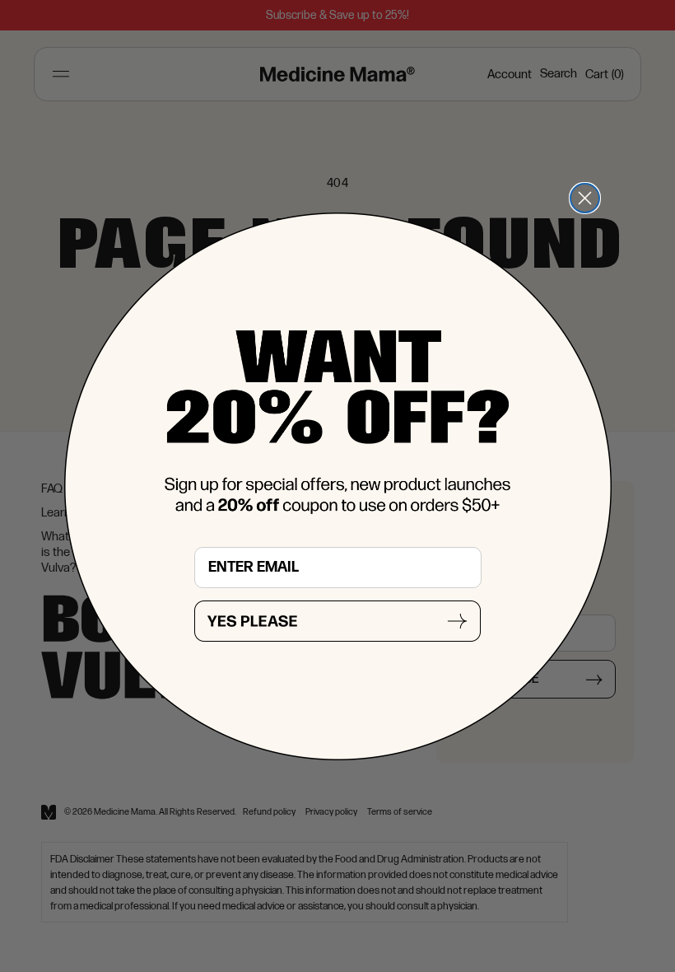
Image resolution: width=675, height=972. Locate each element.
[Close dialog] (584, 198)
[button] (337, 621)
